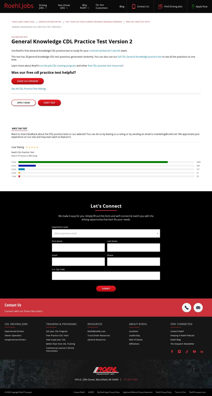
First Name (57, 241)
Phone (110, 255)
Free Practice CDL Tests (57, 335)
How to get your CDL (56, 339)
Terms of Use (180, 392)
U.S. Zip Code (58, 269)
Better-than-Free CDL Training (60, 343)
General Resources (97, 339)
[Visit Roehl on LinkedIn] (201, 352)
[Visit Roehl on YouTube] (194, 352)
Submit (106, 288)
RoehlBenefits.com (96, 331)
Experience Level (60, 227)
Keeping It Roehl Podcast (182, 335)
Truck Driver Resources (99, 335)
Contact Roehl (177, 331)
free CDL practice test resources (105, 65)
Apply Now (23, 102)
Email (54, 255)
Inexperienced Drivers (15, 339)
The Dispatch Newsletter (182, 343)
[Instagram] (179, 352)
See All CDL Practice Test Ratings (28, 88)
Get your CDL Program (56, 331)
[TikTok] (186, 352)
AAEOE (91, 392)
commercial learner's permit (104, 50)
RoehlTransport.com (197, 392)
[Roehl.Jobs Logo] (19, 9)
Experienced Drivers (14, 331)
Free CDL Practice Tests (138, 22)
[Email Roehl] (198, 307)
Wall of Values (136, 339)
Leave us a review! (27, 81)
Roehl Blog (175, 339)
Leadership (134, 335)
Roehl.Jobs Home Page (23, 22)
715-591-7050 (130, 379)
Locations (133, 331)
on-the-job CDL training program (58, 65)
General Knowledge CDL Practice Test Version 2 (36, 27)
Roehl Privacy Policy (164, 392)
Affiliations (134, 343)
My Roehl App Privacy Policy (108, 392)
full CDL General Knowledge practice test (140, 56)
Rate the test (19, 128)
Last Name (112, 241)
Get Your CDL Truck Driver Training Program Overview (94, 22)
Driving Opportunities (50, 22)
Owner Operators (13, 335)
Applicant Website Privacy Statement (137, 392)
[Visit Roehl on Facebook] (171, 352)
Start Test (49, 102)
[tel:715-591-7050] (186, 307)
